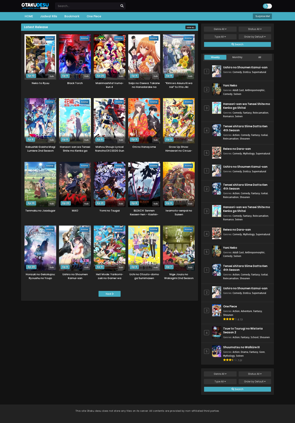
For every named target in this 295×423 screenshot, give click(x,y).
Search (238, 44)
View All (190, 27)
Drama (244, 351)
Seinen (237, 93)
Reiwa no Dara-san (237, 149)
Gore (262, 351)
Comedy (237, 72)
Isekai (264, 135)
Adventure (246, 311)
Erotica (247, 72)
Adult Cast (238, 90)
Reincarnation (260, 112)
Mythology (249, 153)
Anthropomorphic (255, 90)
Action (236, 135)
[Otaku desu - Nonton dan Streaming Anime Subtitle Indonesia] (35, 7)
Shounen (245, 138)
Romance (228, 116)
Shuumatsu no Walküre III (241, 347)
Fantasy (247, 112)
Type (219, 36)
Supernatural (259, 72)
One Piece (230, 306)
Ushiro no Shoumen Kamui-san (245, 67)
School (254, 337)
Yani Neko (230, 85)
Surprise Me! (262, 16)
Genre (219, 29)
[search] (122, 6)
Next (109, 294)
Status (253, 29)
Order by (253, 36)
